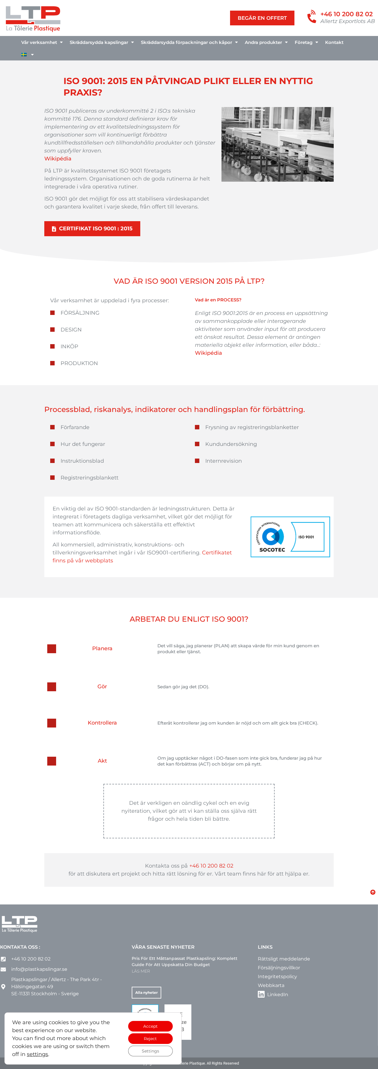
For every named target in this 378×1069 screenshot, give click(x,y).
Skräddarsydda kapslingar (99, 42)
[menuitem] (27, 54)
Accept (150, 1026)
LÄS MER (141, 971)
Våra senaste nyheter (163, 947)
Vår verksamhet (39, 42)
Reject (150, 1038)
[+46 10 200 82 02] (312, 17)
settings (37, 1054)
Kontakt (334, 42)
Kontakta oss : (20, 947)
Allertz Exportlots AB (347, 21)
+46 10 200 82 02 (346, 14)
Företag (303, 42)
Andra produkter (263, 42)
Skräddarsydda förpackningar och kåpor (186, 42)
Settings (150, 1051)
